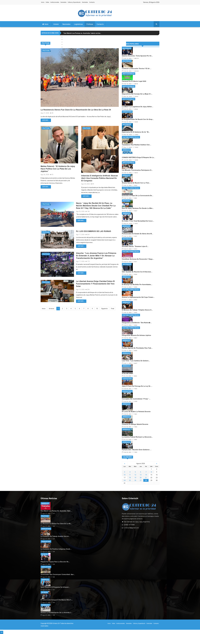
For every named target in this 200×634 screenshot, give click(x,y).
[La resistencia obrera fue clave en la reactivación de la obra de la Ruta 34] (80, 77)
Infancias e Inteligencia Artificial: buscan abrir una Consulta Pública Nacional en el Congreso (99, 178)
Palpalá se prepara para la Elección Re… (55, 562)
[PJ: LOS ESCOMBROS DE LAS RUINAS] (57, 239)
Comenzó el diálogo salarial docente (135, 424)
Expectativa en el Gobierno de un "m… (136, 132)
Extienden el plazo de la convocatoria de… (137, 195)
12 (135, 475)
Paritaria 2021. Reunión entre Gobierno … (136, 450)
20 (140, 477)
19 (135, 477)
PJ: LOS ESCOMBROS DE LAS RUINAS (93, 231)
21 (146, 477)
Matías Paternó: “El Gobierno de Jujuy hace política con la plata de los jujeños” (58, 169)
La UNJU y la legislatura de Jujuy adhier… (137, 106)
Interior (56, 24)
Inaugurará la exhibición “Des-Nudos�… (137, 322)
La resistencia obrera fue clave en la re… (56, 523)
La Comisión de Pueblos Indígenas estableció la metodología (86, 41)
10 (97, 308)
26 (135, 480)
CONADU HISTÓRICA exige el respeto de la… (138, 157)
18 (130, 477)
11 (130, 475)
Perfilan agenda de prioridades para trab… (137, 348)
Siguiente (104, 308)
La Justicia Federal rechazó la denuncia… (137, 437)
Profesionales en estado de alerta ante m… (137, 234)
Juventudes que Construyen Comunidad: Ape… (58, 574)
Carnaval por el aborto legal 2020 (134, 81)
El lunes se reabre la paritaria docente (136, 411)
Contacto (92, 2)
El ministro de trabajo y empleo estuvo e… (137, 310)
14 (146, 475)
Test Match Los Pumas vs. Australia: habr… (56, 511)
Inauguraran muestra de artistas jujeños (136, 335)
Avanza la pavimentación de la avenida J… (56, 612)
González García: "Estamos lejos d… (135, 246)
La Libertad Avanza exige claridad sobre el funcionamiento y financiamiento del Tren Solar (95, 284)
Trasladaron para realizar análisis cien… (136, 145)
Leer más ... (45, 120)
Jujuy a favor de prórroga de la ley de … (137, 386)
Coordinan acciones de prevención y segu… (138, 259)
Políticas (89, 24)
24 (124, 480)
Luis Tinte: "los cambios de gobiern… (136, 361)
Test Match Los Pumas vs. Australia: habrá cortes (82, 33)
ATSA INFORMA (127, 373)
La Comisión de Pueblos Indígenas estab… (56, 549)
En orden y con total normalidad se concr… (138, 221)
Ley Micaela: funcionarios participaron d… (137, 170)
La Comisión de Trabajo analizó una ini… (55, 536)
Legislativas (78, 24)
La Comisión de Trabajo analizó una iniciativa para (82, 38)
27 (140, 480)
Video (47, 2)
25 (130, 480)
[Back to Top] (1, 632)
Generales (63, 2)
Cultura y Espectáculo (74, 2)
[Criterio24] (95, 13)
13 (140, 475)
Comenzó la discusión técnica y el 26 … (136, 68)
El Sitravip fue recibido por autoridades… (137, 284)
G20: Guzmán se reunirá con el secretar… (137, 272)
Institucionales (54, 2)
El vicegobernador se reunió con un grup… (138, 119)
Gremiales (85, 2)
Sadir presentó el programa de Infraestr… (55, 587)
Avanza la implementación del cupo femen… (138, 297)
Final (112, 308)
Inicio (42, 2)
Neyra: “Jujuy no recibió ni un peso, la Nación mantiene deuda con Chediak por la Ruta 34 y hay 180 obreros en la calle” (96, 205)
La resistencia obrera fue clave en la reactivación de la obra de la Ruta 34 (76, 109)
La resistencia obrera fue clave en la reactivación (82, 36)
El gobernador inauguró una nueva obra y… (57, 600)
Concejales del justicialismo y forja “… (136, 399)
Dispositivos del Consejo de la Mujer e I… (137, 94)
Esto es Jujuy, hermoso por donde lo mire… (138, 208)
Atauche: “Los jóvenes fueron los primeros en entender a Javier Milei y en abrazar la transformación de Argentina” (96, 255)
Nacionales (66, 24)
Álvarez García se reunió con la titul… (136, 183)
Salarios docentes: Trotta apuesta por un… (137, 56)
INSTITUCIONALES (128, 73)
